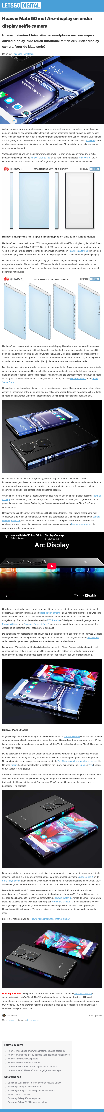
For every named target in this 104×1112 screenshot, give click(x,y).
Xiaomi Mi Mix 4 (9, 624)
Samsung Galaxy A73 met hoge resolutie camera (31, 1090)
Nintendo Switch (78, 378)
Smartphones (33, 1020)
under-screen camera (49, 613)
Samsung (90, 140)
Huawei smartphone (78, 251)
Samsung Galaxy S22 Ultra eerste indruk (27, 1102)
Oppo (82, 765)
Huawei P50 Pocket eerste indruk (24, 1062)
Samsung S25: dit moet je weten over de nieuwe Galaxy (34, 1083)
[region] (37, 1028)
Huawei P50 (93, 637)
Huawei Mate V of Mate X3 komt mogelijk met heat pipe (34, 1070)
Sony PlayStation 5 (11, 881)
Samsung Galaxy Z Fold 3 (36, 624)
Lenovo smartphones (81, 524)
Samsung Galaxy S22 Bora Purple (24, 1087)
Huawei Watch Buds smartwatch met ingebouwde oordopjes (36, 1051)
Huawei (11, 1020)
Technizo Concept (83, 993)
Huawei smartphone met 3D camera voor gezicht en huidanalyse (39, 1055)
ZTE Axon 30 (53, 620)
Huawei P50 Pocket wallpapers (23, 1059)
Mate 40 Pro (84, 158)
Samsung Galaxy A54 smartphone (24, 1098)
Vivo (90, 765)
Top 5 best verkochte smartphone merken (77, 761)
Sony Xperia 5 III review (19, 1094)
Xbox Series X (86, 877)
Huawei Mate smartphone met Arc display (50, 919)
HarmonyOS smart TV (62, 902)
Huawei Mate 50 (72, 736)
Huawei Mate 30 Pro (40, 158)
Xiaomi (14, 765)
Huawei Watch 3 (63, 898)
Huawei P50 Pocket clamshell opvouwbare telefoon (32, 1066)
